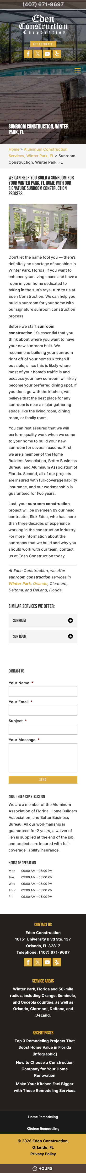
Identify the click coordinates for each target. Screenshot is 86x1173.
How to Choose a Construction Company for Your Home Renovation (45, 1069)
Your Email (20, 701)
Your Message (24, 739)
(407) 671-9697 (43, 4)
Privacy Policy (43, 1153)
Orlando (40, 583)
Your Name (21, 682)
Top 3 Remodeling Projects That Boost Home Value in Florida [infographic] (45, 1047)
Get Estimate (43, 44)
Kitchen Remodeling (43, 1128)
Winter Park (20, 583)
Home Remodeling (43, 1117)
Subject (18, 720)
